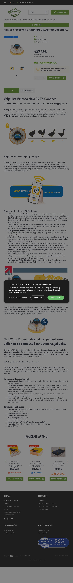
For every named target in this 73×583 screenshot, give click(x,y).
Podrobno (23, 292)
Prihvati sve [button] (56, 297)
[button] (18, 298)
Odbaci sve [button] (38, 297)
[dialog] (36, 291)
